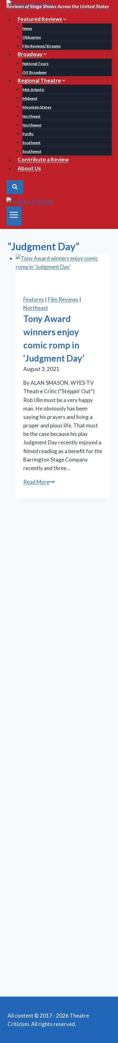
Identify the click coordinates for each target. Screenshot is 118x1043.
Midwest (29, 98)
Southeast (31, 142)
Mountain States (36, 107)
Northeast (31, 116)
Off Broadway (34, 72)
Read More (39, 482)
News (27, 28)
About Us (29, 168)
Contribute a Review (43, 159)
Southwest (32, 151)
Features (33, 299)
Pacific (28, 133)
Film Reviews (63, 299)
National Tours (35, 63)
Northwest (32, 125)
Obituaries (31, 37)
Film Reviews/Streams (41, 46)
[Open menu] (14, 216)
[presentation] (63, 270)
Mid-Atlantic (33, 89)
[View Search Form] (14, 187)
